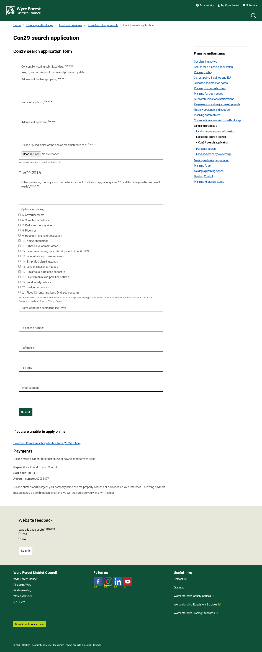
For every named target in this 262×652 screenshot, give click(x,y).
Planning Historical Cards (209, 181)
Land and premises (205, 125)
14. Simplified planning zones (40, 261)
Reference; (28, 348)
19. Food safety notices (36, 282)
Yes (24, 534)
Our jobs (179, 587)
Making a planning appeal (209, 171)
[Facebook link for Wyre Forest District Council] (98, 581)
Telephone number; (32, 328)
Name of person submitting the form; (43, 308)
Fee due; (26, 367)
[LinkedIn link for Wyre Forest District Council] (118, 581)
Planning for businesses (208, 93)
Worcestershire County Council (192, 596)
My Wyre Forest (230, 5)
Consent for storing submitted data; (47, 66)
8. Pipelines (29, 230)
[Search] (253, 15)
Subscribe (252, 5)
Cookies (26, 645)
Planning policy (203, 72)
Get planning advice (205, 61)
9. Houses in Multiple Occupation (42, 235)
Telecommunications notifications (214, 99)
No (24, 539)
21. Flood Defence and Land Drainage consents (50, 292)
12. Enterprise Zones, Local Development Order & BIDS (55, 251)
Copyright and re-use (41, 645)
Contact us (180, 579)
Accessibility (207, 5)
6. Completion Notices (35, 220)
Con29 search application (213, 142)
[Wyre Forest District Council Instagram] (108, 581)
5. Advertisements (33, 215)
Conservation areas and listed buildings (218, 120)
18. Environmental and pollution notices (45, 277)
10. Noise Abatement (35, 241)
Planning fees (202, 165)
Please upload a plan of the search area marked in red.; (58, 145)
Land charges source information (216, 131)
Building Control (203, 176)
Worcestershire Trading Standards (194, 613)
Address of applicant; (38, 122)
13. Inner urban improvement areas (43, 256)
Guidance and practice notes (211, 83)
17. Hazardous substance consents (43, 272)
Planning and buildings (209, 53)
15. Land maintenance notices (40, 266)
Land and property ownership (213, 154)
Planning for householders (210, 88)
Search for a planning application (213, 67)
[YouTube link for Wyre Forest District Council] (127, 581)
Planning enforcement (207, 115)
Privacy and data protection (78, 645)
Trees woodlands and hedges (212, 109)
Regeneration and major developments (217, 104)
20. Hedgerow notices (35, 287)
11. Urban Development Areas (40, 246)
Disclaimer (58, 645)
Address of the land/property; (43, 79)
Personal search (206, 148)
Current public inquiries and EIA (212, 77)
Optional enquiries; (32, 209)
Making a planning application (211, 160)
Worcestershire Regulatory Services (195, 604)
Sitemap (97, 645)
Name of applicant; (37, 102)
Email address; (30, 387)
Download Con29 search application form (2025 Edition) (46, 443)
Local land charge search (211, 136)
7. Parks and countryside (37, 225)
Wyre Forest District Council (24, 11)
